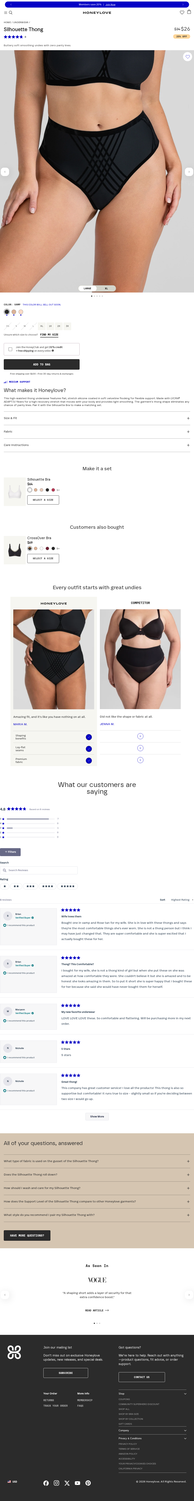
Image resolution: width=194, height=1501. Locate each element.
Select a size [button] (43, 500)
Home (7, 22)
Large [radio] (87, 288)
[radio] (7, 312)
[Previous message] (11, 5)
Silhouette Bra (38, 482)
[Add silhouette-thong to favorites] (187, 56)
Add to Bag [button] (41, 364)
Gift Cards (125, 1424)
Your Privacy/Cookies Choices (137, 1464)
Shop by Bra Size (129, 1414)
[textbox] (39, 870)
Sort (163, 900)
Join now (110, 5)
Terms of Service (129, 1449)
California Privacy (130, 1469)
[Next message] (183, 5)
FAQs (80, 1406)
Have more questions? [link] (27, 1235)
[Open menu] (6, 12)
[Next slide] (189, 172)
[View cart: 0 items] (189, 12)
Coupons (124, 1399)
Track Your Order (55, 1406)
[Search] (11, 12)
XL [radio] (106, 288)
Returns (48, 1400)
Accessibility (127, 1459)
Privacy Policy (128, 1444)
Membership (84, 1400)
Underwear (20, 22)
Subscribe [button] (66, 1373)
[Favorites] (182, 12)
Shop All (124, 1409)
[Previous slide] (5, 172)
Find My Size (49, 334)
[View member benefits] (53, 351)
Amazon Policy (128, 1454)
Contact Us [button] (141, 1377)
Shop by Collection (131, 1419)
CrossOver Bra (39, 540)
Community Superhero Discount (139, 1404)
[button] (91, 296)
